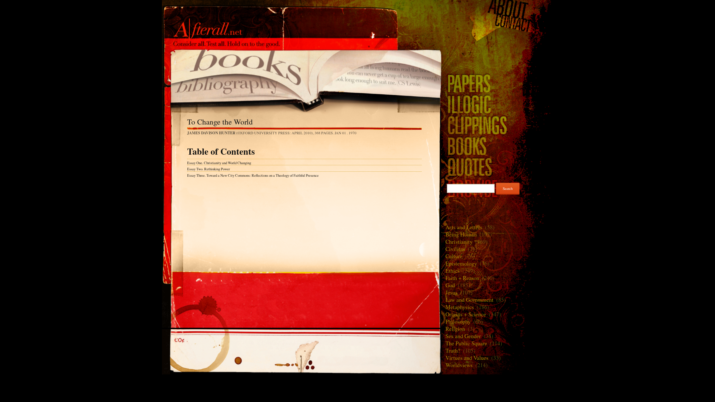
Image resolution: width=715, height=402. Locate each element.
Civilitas (455, 249)
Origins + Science (465, 314)
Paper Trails (497, 83)
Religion (455, 328)
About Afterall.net (497, 8)
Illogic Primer (497, 104)
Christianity (459, 241)
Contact (497, 23)
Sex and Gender (463, 336)
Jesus (451, 292)
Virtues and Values (466, 358)
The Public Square (466, 343)
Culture (454, 256)
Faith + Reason (462, 278)
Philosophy (458, 321)
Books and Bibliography (301, 76)
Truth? (452, 350)
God (450, 285)
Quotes (497, 166)
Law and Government (469, 299)
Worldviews (459, 365)
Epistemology (461, 263)
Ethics (452, 270)
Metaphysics (459, 307)
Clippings (497, 124)
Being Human (461, 234)
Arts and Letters (463, 227)
